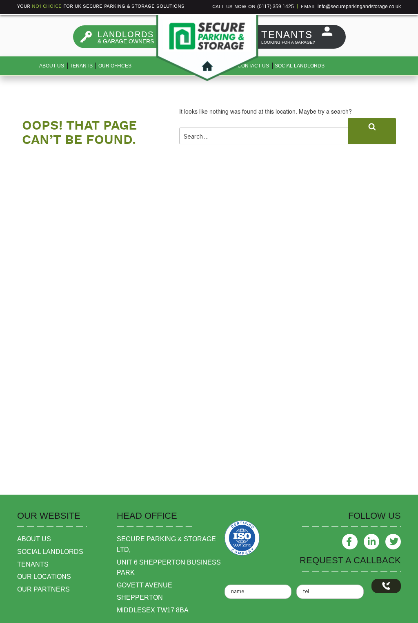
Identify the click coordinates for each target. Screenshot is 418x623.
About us (51, 66)
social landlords (50, 551)
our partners (43, 589)
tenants (33, 564)
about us (34, 539)
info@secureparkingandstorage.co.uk (359, 6)
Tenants (81, 66)
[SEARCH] (372, 131)
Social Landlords (300, 66)
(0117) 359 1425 (275, 6)
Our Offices (114, 66)
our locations (44, 576)
